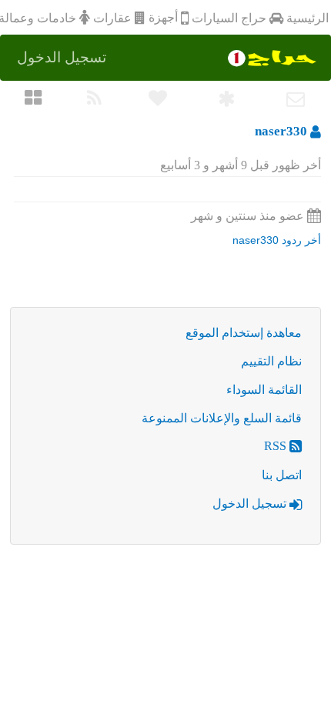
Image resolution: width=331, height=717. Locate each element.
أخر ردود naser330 (276, 240)
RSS (276, 445)
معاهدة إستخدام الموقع (244, 332)
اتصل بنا (282, 475)
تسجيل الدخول (250, 503)
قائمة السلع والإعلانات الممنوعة (222, 418)
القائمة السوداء (264, 389)
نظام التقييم (271, 361)
